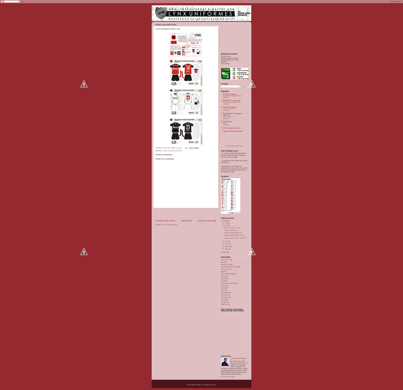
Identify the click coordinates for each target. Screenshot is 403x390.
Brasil (224, 123)
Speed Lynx (224, 304)
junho (226, 225)
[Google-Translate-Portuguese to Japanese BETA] (237, 140)
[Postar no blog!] (192, 148)
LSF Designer (227, 121)
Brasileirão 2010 (226, 264)
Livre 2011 (224, 295)
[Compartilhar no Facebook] (196, 148)
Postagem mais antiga (207, 221)
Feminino (223, 285)
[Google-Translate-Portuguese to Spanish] (234, 144)
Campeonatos (225, 269)
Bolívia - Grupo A (228, 117)
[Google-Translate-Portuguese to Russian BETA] (244, 140)
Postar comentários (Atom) (169, 225)
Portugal (223, 299)
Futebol (223, 288)
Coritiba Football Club (230, 230)
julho (226, 223)
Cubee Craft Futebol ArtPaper (232, 131)
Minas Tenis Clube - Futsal (232, 228)
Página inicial (186, 221)
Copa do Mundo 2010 (227, 274)
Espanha (223, 278)
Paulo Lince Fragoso (239, 358)
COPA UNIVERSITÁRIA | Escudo (234, 235)
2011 (224, 221)
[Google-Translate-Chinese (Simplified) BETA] (224, 140)
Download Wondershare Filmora (232, 96)
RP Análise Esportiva (230, 94)
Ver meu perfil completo (228, 376)
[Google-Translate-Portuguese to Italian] (234, 140)
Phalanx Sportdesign (230, 107)
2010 (224, 252)
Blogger (213, 384)
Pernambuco (225, 297)
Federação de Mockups (174, 150)
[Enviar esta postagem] (185, 148)
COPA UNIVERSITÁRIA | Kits (233, 233)
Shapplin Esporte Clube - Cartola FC (235, 238)
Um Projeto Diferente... (229, 108)
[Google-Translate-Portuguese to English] (241, 140)
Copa (165, 150)
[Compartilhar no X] (194, 148)
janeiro (227, 249)
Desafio (223, 276)
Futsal (223, 290)
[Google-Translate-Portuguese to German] (231, 140)
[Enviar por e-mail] (190, 148)
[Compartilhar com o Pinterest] (198, 148)
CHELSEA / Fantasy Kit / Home (232, 102)
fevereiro (227, 246)
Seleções (224, 302)
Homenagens (225, 292)
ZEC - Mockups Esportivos (231, 128)
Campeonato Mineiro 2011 (229, 267)
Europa (223, 281)
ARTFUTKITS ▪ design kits (231, 100)
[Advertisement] (185, 214)
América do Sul (225, 260)
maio (226, 241)
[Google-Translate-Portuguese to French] (227, 140)
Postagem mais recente (165, 221)
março (227, 244)
